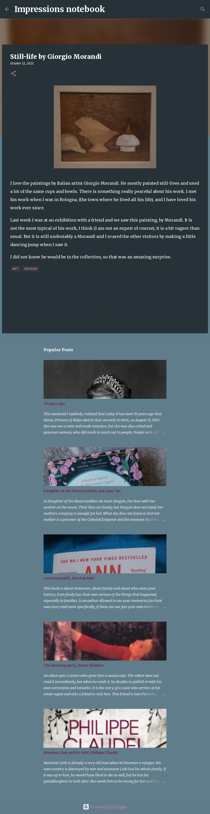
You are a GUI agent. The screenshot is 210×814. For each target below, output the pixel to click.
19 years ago (54, 404)
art (15, 268)
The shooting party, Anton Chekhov (73, 665)
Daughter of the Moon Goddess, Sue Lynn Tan (82, 491)
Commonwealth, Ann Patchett (69, 578)
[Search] (112, 9)
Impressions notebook (59, 9)
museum (30, 268)
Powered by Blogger (108, 807)
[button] (13, 73)
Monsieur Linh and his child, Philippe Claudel (81, 753)
